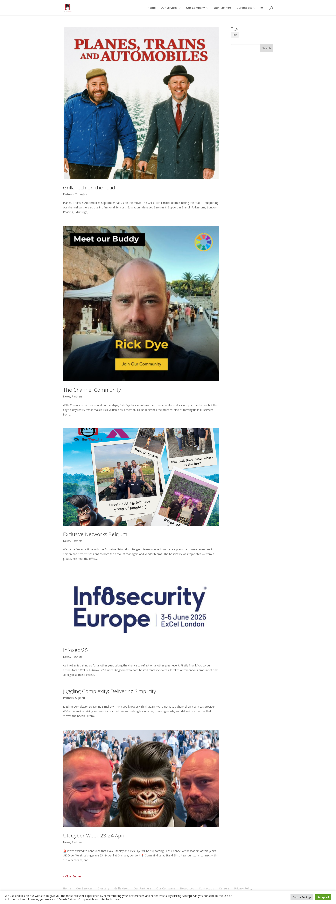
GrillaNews (121, 888)
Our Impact (244, 8)
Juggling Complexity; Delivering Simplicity (109, 691)
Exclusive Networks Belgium (95, 534)
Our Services (169, 8)
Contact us (206, 888)
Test (235, 34)
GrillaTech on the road (89, 187)
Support (80, 698)
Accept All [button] (323, 897)
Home (152, 8)
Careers (224, 888)
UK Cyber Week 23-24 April (94, 835)
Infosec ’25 (75, 649)
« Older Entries (72, 876)
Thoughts (81, 194)
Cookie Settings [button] (302, 897)
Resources (187, 888)
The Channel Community (92, 389)
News (66, 396)
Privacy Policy (243, 888)
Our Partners (222, 8)
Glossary (103, 888)
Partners (68, 194)
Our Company (195, 8)
